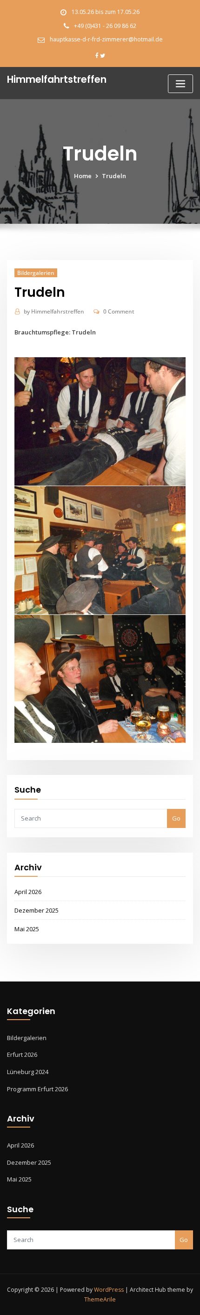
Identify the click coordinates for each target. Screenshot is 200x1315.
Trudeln (114, 176)
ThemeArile (100, 1299)
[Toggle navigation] (180, 83)
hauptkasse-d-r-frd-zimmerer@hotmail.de (106, 39)
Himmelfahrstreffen (54, 311)
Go (176, 818)
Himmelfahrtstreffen (57, 79)
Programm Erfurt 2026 (37, 1089)
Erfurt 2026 (22, 1054)
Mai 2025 (26, 929)
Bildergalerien (35, 273)
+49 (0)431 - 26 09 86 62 (105, 26)
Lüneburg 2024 (27, 1072)
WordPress (109, 1290)
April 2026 (27, 892)
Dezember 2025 (36, 910)
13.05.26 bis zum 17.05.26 (106, 12)
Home (83, 176)
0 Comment (118, 311)
